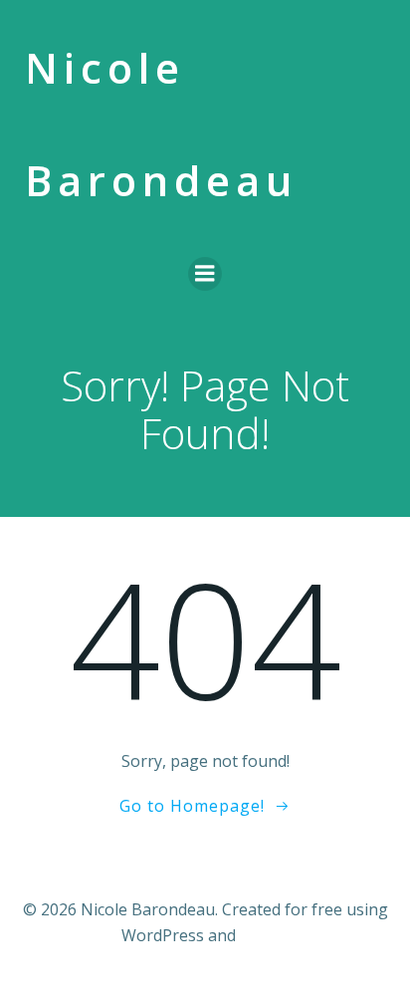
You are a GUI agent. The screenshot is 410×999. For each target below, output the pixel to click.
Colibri (264, 935)
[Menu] (205, 274)
